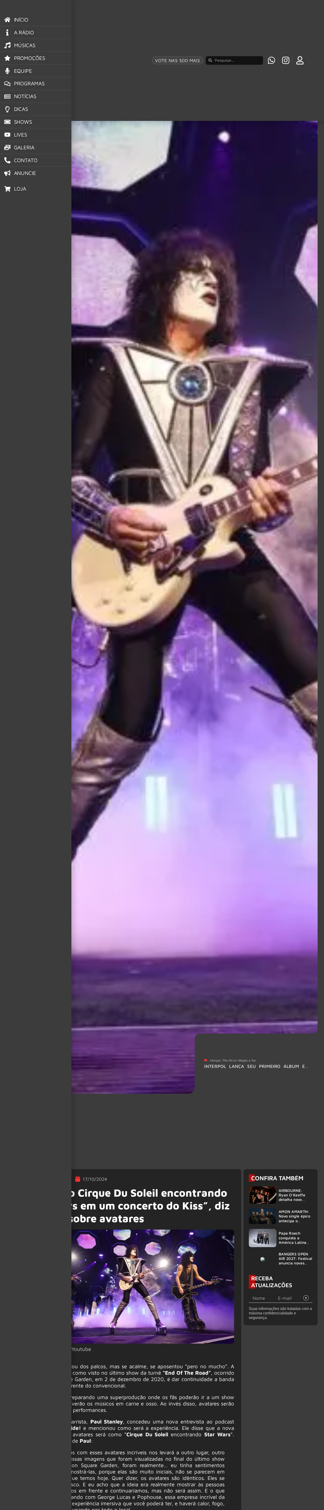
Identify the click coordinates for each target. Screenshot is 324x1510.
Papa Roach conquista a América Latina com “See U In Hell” (292, 1242)
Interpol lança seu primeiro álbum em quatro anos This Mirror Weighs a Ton (256, 1068)
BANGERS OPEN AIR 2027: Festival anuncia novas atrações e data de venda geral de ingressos (295, 1265)
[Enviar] (306, 1298)
